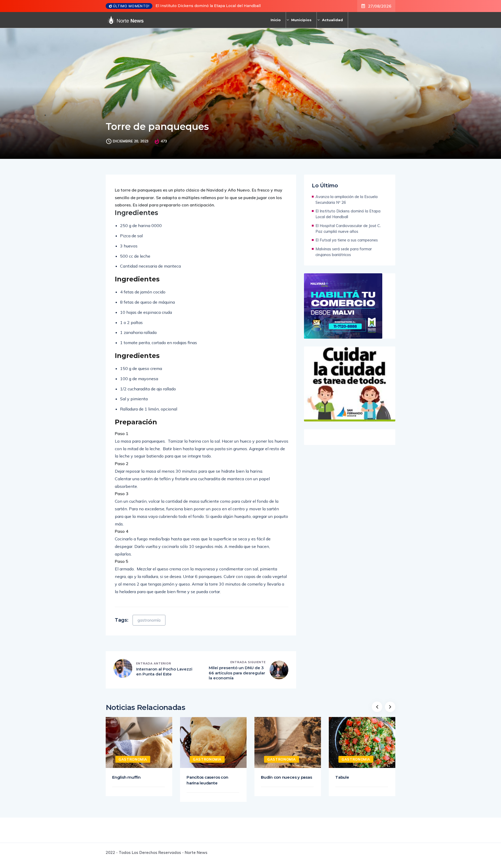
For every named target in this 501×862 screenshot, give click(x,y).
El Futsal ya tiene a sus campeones (346, 240)
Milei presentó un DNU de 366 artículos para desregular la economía (237, 672)
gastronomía (149, 620)
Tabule (342, 777)
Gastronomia (132, 759)
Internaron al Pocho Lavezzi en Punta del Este (164, 672)
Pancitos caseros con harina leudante (207, 780)
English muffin (126, 777)
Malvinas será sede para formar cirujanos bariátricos (343, 251)
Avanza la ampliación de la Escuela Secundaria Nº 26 (346, 199)
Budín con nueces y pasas (286, 777)
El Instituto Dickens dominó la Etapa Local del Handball (208, 5)
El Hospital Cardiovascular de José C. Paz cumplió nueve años (348, 228)
